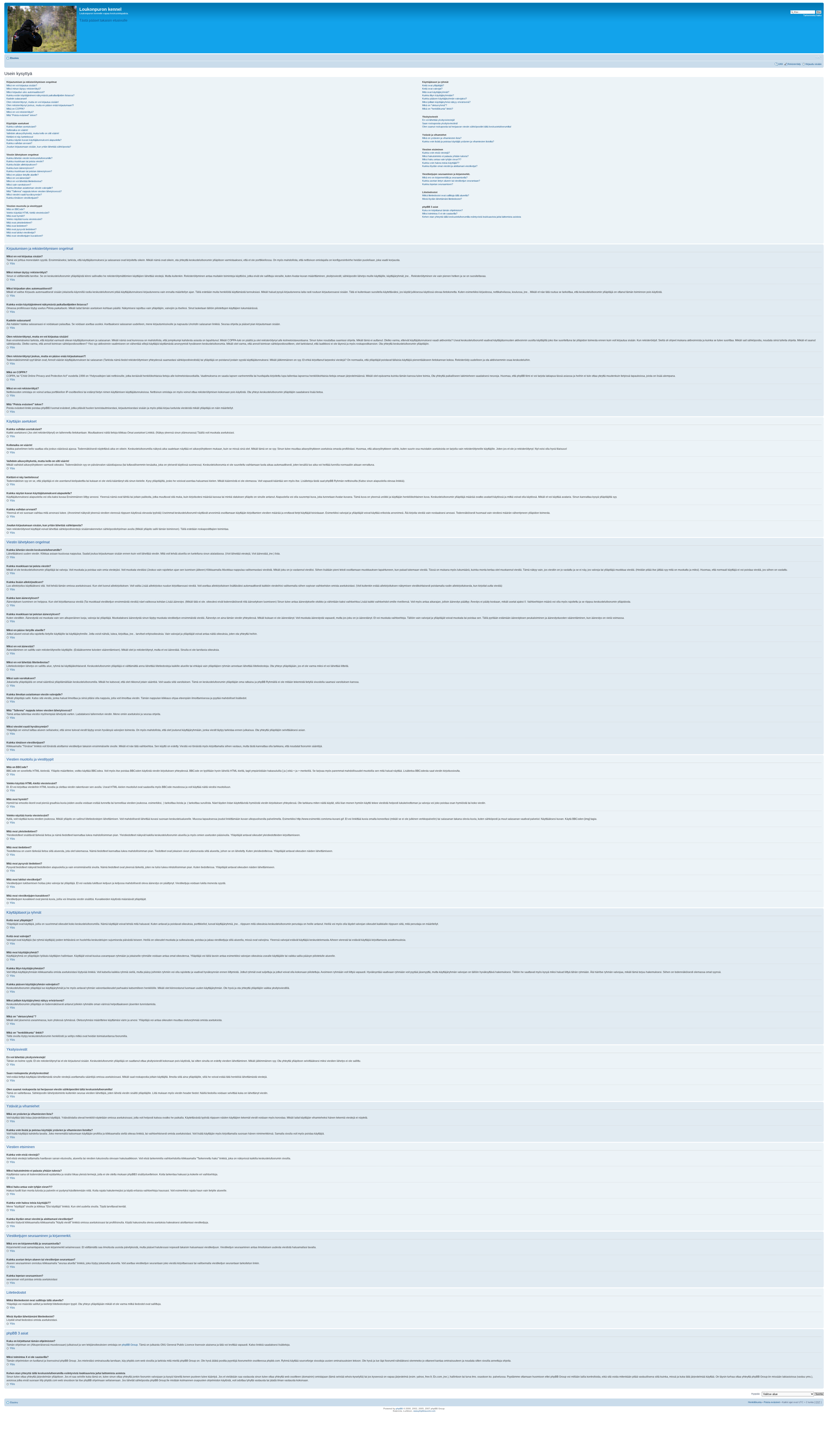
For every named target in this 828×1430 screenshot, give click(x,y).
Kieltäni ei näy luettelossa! (19, 136)
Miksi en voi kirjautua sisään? (21, 85)
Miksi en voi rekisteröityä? (20, 112)
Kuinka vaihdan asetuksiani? (21, 126)
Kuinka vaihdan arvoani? (19, 143)
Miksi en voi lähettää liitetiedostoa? (24, 181)
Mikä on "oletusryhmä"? (434, 105)
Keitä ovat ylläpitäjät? (433, 85)
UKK (780, 64)
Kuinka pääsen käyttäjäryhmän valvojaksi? (444, 98)
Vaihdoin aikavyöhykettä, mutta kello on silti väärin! (32, 133)
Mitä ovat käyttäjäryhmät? (435, 92)
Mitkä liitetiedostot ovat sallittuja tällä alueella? (445, 195)
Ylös (12, 263)
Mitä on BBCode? (15, 209)
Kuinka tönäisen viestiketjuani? (22, 197)
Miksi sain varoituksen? (18, 184)
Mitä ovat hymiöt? (15, 216)
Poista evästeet (772, 1402)
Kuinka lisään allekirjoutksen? (21, 164)
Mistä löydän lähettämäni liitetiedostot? (442, 199)
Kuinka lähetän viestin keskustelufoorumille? (29, 158)
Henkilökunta (755, 1402)
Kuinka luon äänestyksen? (20, 168)
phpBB (399, 1408)
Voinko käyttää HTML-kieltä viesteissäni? (27, 212)
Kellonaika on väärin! (17, 130)
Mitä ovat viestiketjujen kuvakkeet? (24, 235)
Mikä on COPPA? (15, 108)
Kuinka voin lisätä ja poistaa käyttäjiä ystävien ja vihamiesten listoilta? (458, 141)
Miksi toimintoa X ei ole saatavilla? (439, 213)
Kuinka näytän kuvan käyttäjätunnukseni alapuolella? (33, 140)
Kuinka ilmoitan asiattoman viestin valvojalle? (29, 188)
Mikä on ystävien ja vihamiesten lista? (441, 138)
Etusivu (14, 58)
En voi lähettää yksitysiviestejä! (438, 120)
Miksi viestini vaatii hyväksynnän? (24, 194)
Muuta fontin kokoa (818, 57)
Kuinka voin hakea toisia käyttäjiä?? (440, 163)
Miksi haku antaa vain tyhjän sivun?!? (441, 159)
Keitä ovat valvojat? (432, 88)
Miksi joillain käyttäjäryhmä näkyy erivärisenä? (446, 102)
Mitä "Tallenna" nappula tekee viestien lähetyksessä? (34, 191)
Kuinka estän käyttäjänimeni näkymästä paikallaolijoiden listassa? (40, 95)
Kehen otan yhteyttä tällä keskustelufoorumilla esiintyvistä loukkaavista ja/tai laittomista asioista (471, 216)
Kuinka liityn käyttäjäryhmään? (438, 95)
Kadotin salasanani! (16, 98)
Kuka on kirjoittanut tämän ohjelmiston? (442, 210)
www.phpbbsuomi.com (424, 1411)
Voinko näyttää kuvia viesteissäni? (24, 219)
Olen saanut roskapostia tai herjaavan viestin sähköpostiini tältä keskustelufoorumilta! (466, 126)
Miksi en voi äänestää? (18, 178)
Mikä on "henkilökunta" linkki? (437, 108)
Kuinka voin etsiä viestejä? (436, 152)
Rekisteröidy (794, 64)
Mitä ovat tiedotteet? (16, 226)
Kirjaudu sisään (814, 64)
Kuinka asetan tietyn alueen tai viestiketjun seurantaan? (451, 180)
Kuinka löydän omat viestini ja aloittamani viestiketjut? (449, 166)
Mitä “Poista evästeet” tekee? (21, 115)
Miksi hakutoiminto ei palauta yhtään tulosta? (445, 156)
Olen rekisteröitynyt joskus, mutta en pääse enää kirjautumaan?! (40, 105)
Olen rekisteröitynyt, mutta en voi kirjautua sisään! (32, 102)
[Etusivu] (42, 28)
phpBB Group (130, 1344)
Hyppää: (755, 1393)
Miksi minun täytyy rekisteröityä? (23, 88)
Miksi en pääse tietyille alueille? (22, 174)
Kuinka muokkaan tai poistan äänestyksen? (29, 171)
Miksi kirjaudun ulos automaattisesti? (25, 92)
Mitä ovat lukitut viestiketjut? (21, 232)
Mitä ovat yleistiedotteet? (19, 222)
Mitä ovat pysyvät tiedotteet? (21, 229)
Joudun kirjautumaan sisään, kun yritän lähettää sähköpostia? (38, 146)
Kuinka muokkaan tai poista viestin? (25, 161)
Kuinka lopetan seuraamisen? (437, 184)
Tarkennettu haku (812, 15)
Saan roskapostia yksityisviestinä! (440, 123)
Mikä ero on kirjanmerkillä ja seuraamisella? (444, 177)
